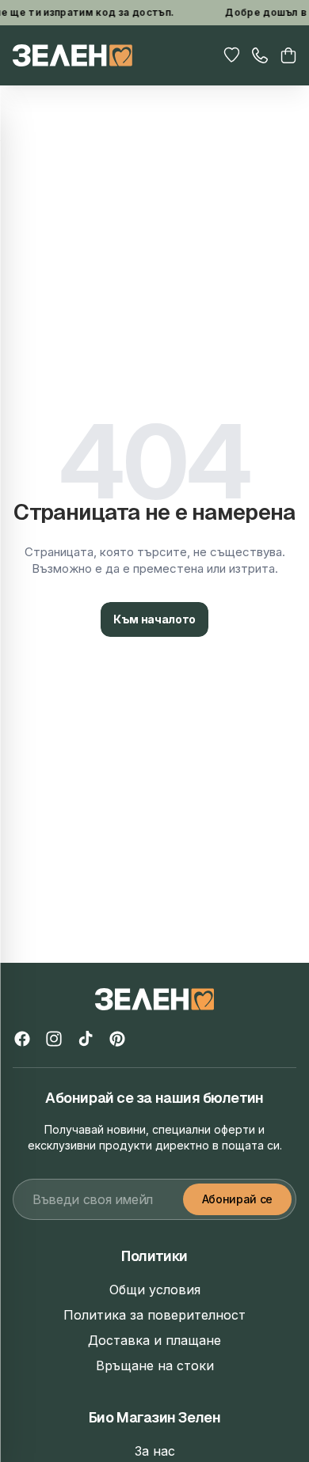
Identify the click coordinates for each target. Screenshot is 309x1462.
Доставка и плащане (154, 1340)
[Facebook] (22, 1038)
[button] (288, 55)
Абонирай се (237, 1199)
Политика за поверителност (154, 1315)
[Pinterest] (117, 1038)
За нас (155, 1451)
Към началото (154, 619)
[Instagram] (53, 1038)
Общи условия (154, 1289)
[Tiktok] (85, 1038)
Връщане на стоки (155, 1365)
